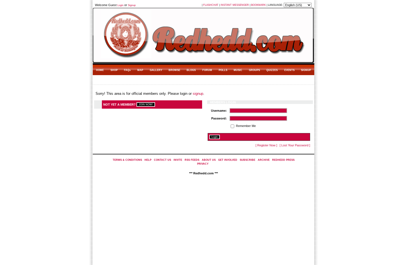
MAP (140, 70)
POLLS (223, 70)
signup (198, 93)
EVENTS (289, 70)
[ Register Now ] (266, 145)
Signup (132, 5)
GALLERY (156, 70)
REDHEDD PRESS (283, 160)
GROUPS (254, 70)
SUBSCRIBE (247, 160)
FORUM (207, 70)
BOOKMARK (258, 5)
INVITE (178, 160)
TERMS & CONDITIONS (127, 160)
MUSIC (238, 70)
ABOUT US (209, 160)
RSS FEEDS (192, 160)
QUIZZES (272, 70)
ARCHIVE (264, 160)
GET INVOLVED (227, 160)
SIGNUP (306, 70)
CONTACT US (162, 160)
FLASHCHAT (210, 5)
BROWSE (174, 70)
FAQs (127, 70)
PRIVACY (202, 163)
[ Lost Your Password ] (295, 145)
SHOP (114, 70)
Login (120, 5)
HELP (148, 160)
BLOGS (191, 70)
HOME (100, 70)
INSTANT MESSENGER (235, 5)
